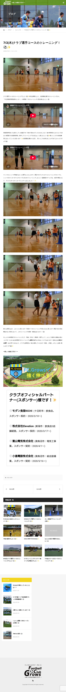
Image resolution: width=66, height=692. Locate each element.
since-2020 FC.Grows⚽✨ (31, 539)
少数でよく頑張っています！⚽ (21, 610)
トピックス (14, 51)
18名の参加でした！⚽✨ (10, 539)
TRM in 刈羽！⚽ (17, 633)
